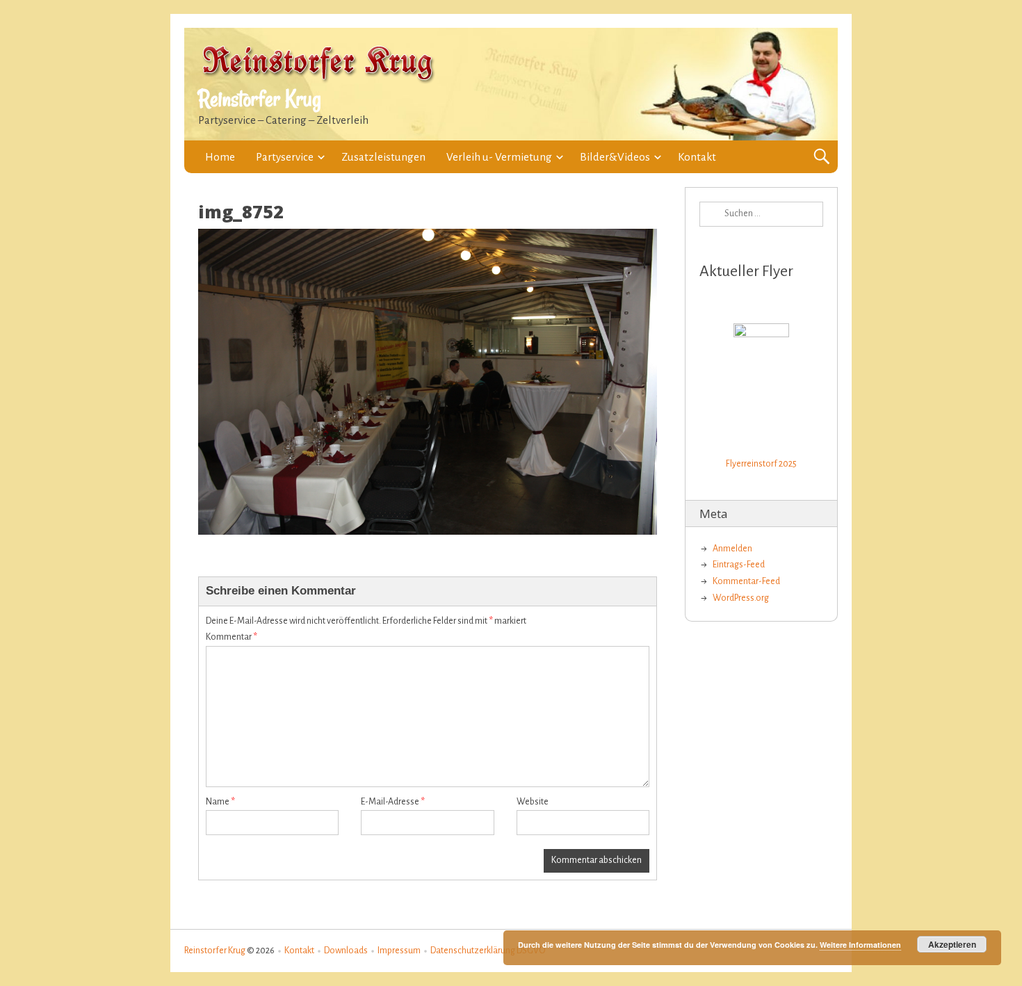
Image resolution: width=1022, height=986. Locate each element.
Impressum (399, 950)
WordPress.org (741, 598)
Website (533, 802)
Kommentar (231, 637)
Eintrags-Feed (739, 564)
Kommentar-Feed (746, 581)
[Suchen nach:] (761, 214)
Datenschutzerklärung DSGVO (487, 950)
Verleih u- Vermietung (499, 157)
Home (220, 157)
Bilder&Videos (615, 157)
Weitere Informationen (860, 944)
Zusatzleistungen (383, 157)
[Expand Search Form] (821, 156)
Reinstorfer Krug (259, 98)
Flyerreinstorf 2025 (761, 464)
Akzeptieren (952, 944)
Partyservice (285, 157)
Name (220, 802)
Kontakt (697, 157)
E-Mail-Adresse (393, 802)
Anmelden (732, 548)
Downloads (346, 950)
